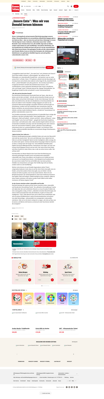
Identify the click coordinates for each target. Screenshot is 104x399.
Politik (38, 10)
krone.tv (76, 10)
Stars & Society (44, 10)
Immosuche (56, 1)
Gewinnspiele (42, 1)
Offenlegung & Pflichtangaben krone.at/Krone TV (23, 374)
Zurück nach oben (45, 393)
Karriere (72, 377)
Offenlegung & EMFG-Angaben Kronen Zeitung (45, 374)
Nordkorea (17, 216)
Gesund (55, 10)
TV (13, 13)
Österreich (28, 10)
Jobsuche (63, 1)
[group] (17, 230)
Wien (34, 10)
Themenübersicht (51, 251)
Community (35, 1)
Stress (16, 219)
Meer (20, 219)
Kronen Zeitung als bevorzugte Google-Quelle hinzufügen (34, 67)
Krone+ (22, 10)
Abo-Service (16, 380)
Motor (70, 10)
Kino (22, 13)
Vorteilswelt (23, 1)
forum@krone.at (46, 253)
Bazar (68, 1)
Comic (25, 219)
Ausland (61, 10)
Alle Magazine (74, 341)
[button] (72, 10)
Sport (51, 10)
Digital (65, 10)
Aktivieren (49, 67)
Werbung (67, 377)
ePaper (29, 1)
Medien (25, 13)
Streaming (17, 13)
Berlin (22, 216)
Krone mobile (49, 1)
